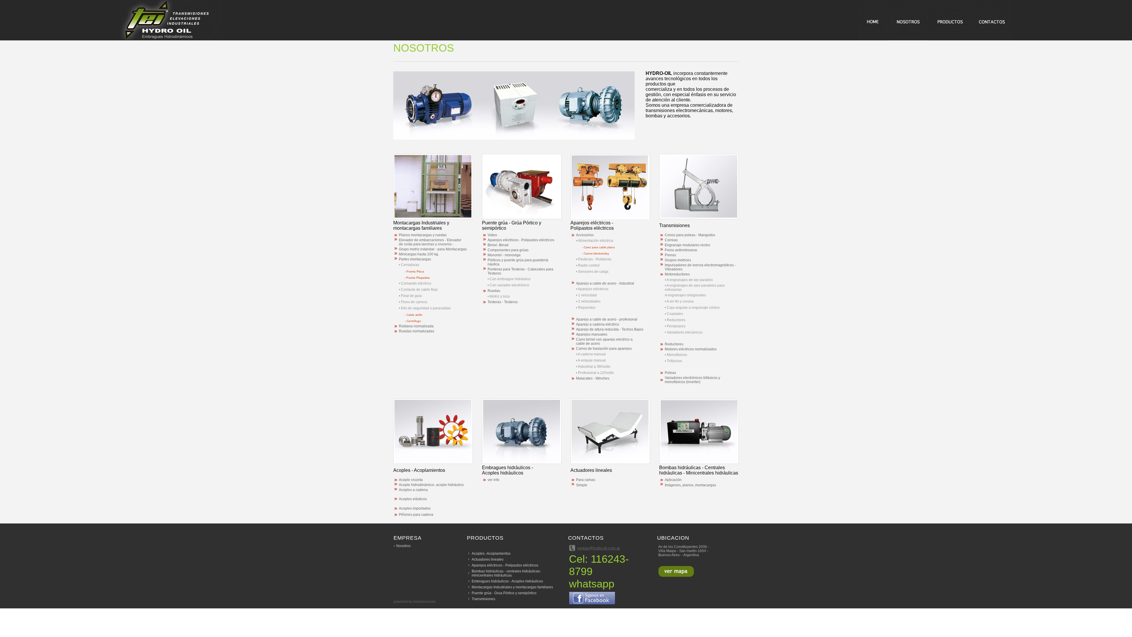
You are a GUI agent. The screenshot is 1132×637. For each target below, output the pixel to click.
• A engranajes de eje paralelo (689, 280)
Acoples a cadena (413, 490)
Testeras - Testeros (503, 302)
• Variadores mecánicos (683, 332)
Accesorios (585, 235)
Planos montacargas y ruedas (423, 235)
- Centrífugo (413, 321)
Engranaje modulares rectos (687, 245)
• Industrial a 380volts (593, 367)
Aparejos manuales (591, 334)
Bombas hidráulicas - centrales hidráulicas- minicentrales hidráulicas (506, 573)
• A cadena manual (591, 354)
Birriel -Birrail (498, 245)
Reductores (674, 344)
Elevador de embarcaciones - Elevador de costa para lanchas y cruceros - (430, 242)
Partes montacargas (415, 259)
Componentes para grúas (508, 250)
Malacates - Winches (592, 378)
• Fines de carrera (413, 302)
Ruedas (494, 291)
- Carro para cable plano (598, 247)
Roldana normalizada (416, 326)
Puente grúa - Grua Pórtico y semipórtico (504, 593)
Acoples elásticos (413, 499)
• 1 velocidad (586, 295)
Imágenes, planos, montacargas (690, 485)
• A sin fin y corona (679, 301)
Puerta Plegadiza (418, 277)
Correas (671, 240)
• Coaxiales (674, 314)
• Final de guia (410, 296)
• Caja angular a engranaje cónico (692, 308)
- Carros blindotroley (595, 253)
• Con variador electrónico (508, 285)
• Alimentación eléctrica (594, 241)
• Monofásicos (676, 355)
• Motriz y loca (499, 296)
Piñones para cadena (416, 515)
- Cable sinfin (413, 314)
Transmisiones (483, 599)
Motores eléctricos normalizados (691, 349)
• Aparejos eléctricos (592, 289)
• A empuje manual (591, 360)
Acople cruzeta (411, 480)
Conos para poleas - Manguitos (690, 235)
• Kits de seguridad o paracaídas (425, 308)
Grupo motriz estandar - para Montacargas (433, 249)
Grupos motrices (678, 260)
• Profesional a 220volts (595, 373)
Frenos (670, 255)
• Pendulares (675, 326)
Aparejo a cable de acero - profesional (606, 319)
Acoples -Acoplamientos (491, 553)
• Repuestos (585, 308)
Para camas (585, 480)
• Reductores (675, 320)
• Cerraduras (409, 265)
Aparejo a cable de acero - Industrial (605, 283)
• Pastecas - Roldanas (593, 259)
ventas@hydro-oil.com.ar (598, 548)
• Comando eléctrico (415, 283)
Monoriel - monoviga (504, 255)
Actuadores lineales (488, 559)
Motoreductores (677, 274)
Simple (581, 485)
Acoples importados (415, 508)
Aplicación (673, 480)
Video (492, 235)
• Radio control (588, 265)
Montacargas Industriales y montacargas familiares (512, 587)
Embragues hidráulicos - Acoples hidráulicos (507, 581)
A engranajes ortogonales (685, 295)
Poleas (670, 373)
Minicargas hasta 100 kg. (419, 254)
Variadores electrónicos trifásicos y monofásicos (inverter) (692, 380)
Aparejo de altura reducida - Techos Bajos (609, 329)
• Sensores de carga (592, 272)
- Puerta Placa (414, 271)
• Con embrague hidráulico (509, 279)
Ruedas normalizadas (416, 331)
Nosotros (403, 546)
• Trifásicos (673, 361)
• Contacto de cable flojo (418, 290)
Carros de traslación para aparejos (604, 349)
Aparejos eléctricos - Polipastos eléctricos (521, 240)
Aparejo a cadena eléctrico (597, 324)
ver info (493, 480)
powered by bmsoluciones (415, 602)
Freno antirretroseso (681, 250)
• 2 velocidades (588, 301)
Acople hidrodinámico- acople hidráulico (431, 485)
